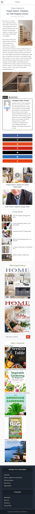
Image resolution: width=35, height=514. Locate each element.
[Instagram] (9, 108)
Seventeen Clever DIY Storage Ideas (22, 231)
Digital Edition (7, 485)
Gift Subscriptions (8, 480)
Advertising (7, 497)
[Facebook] (7, 108)
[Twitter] (5, 108)
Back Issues (7, 483)
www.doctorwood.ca (8, 69)
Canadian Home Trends (18, 16)
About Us (6, 500)
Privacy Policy (7, 505)
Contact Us (7, 503)
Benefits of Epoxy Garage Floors (21, 255)
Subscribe (6, 475)
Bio (6, 97)
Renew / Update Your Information (13, 477)
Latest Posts (14, 97)
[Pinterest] (7, 110)
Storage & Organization (17, 8)
